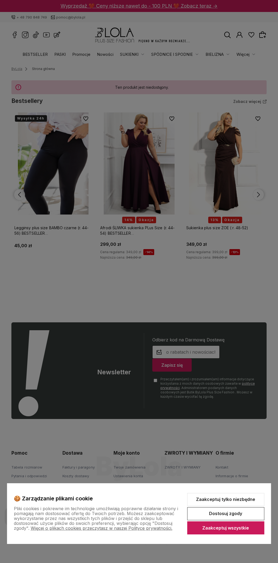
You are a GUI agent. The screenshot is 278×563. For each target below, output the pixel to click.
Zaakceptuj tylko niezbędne (225, 499)
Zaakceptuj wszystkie (225, 528)
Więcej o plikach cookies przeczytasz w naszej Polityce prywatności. (101, 528)
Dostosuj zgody (225, 513)
